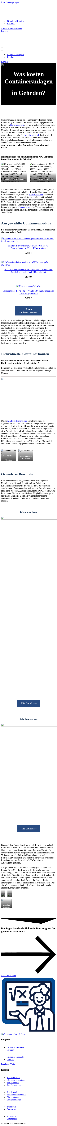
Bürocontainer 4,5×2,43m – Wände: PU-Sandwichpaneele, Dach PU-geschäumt (28, 292)
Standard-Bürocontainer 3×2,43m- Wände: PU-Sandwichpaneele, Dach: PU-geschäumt (28, 247)
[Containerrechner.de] (26, 16)
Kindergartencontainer (17, 421)
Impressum (11, 1107)
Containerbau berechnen (11, 28)
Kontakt (4, 31)
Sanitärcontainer (36, 194)
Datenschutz (12, 1109)
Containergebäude (32, 135)
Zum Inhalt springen (10, 2)
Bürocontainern (17, 125)
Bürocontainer (13, 1082)
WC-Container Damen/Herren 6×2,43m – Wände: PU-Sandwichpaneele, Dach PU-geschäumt (29, 270)
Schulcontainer (23, 207)
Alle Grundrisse (29, 703)
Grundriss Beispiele (15, 21)
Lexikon (11, 23)
